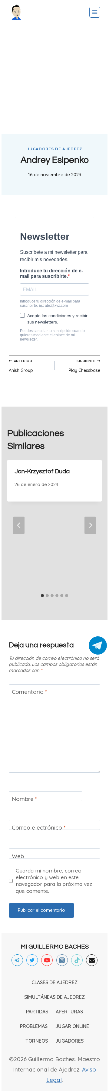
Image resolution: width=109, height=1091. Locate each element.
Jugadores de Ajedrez (54, 148)
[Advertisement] (54, 79)
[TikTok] (77, 960)
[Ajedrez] (16, 12)
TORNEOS (36, 1041)
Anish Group (21, 366)
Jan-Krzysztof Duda (42, 471)
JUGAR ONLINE (72, 1026)
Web (18, 856)
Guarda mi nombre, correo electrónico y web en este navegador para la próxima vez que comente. (54, 880)
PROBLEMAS (34, 1026)
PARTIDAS (37, 1012)
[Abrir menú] (94, 12)
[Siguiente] (90, 525)
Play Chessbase (84, 366)
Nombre (24, 799)
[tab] (42, 595)
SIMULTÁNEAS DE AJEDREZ (54, 997)
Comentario (29, 691)
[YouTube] (47, 960)
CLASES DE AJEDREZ (54, 982)
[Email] (91, 960)
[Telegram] (17, 960)
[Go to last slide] (19, 525)
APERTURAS (69, 1012)
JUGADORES (69, 1041)
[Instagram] (62, 960)
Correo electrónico (38, 827)
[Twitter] (32, 960)
